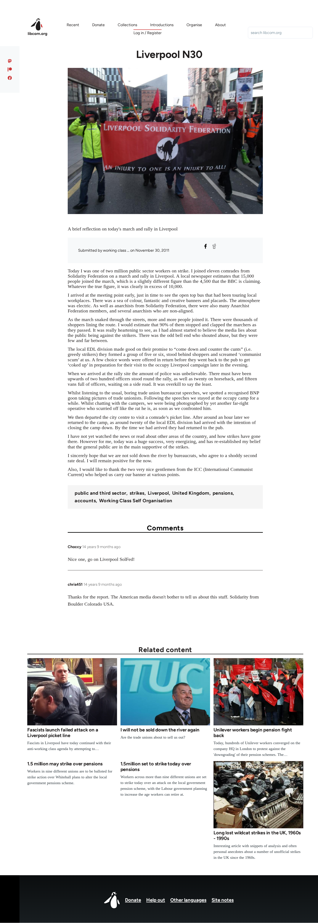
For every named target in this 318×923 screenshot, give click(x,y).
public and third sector (100, 493)
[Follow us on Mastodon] (10, 61)
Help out (155, 900)
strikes (137, 493)
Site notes (223, 900)
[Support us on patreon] (10, 69)
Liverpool (158, 493)
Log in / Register (147, 32)
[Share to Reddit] (214, 246)
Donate (133, 900)
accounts (85, 501)
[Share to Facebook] (205, 246)
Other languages (188, 900)
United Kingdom (190, 493)
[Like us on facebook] (10, 77)
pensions (223, 493)
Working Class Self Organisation (135, 501)
